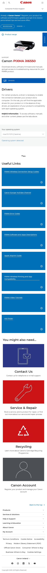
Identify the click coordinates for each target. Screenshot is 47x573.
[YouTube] (35, 563)
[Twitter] (29, 563)
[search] (9, 3)
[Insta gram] (18, 563)
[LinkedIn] (23, 563)
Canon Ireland (23, 558)
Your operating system (11, 129)
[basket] (3, 3)
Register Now (7, 26)
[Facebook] (12, 563)
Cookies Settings (34, 552)
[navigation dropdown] (42, 3)
